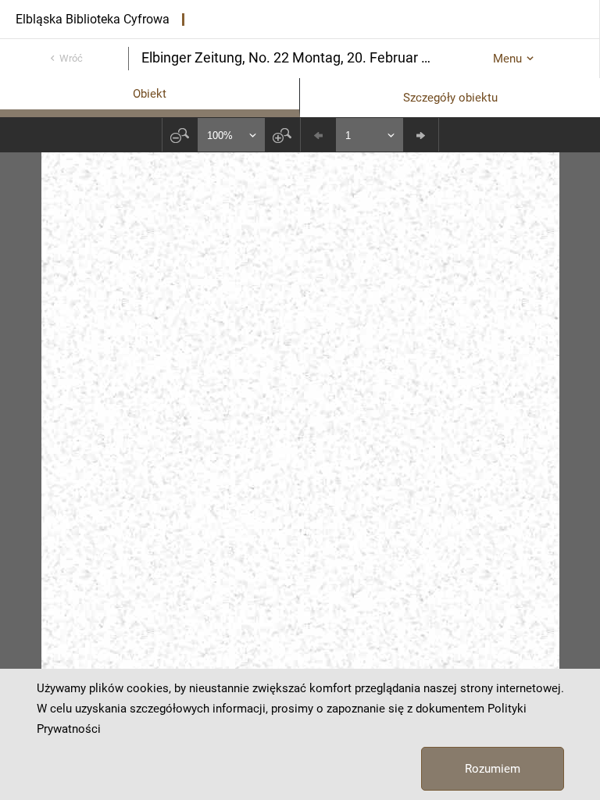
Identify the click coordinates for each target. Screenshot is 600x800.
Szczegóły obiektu (450, 98)
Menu (507, 59)
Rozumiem (492, 769)
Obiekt (149, 94)
